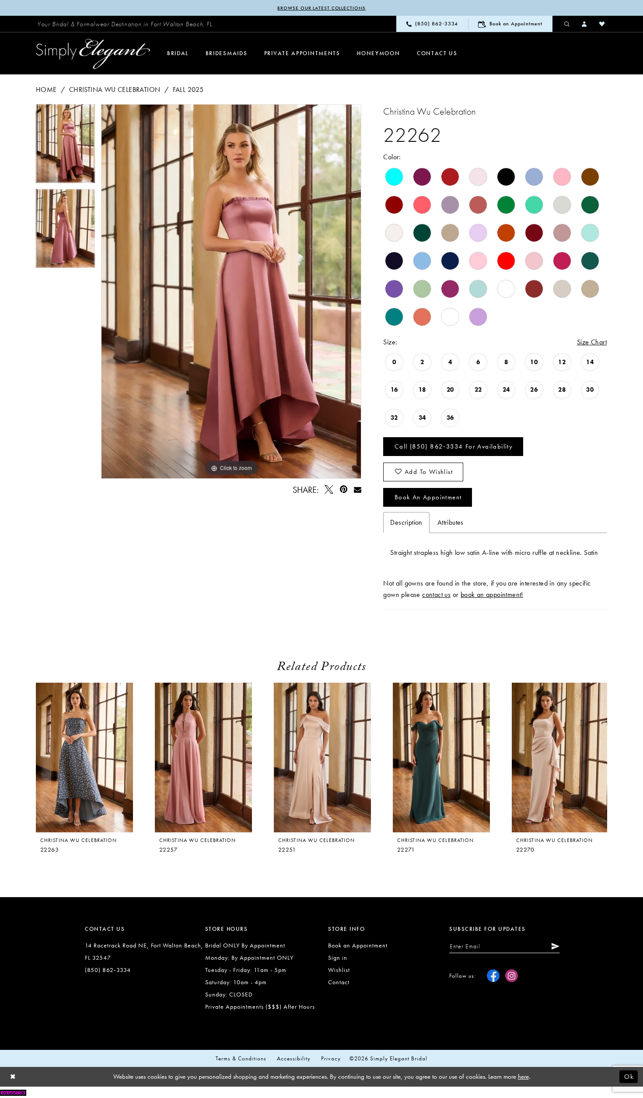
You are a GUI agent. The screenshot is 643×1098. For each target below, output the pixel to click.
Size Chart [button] (592, 342)
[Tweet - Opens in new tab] (329, 489)
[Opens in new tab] (13, 1092)
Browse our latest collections (321, 8)
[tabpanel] (65, 146)
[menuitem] (125, 24)
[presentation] (203, 757)
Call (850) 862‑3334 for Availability (454, 446)
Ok (628, 1076)
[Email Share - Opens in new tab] (357, 489)
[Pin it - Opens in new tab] (343, 489)
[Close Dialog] (13, 1076)
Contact (338, 982)
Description (406, 522)
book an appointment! (492, 594)
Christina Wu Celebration (115, 89)
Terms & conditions (241, 1058)
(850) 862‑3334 (108, 970)
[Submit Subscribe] (554, 946)
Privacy (331, 1058)
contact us (436, 594)
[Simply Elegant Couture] (93, 54)
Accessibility (294, 1058)
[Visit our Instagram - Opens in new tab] (511, 975)
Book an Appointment (428, 497)
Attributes (450, 522)
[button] (585, 23)
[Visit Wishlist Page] (602, 23)
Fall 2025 (188, 89)
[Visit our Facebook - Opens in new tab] (493, 975)
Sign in (337, 957)
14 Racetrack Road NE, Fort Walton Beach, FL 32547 (144, 951)
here (523, 1076)
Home (46, 89)
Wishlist (339, 970)
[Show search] (567, 23)
